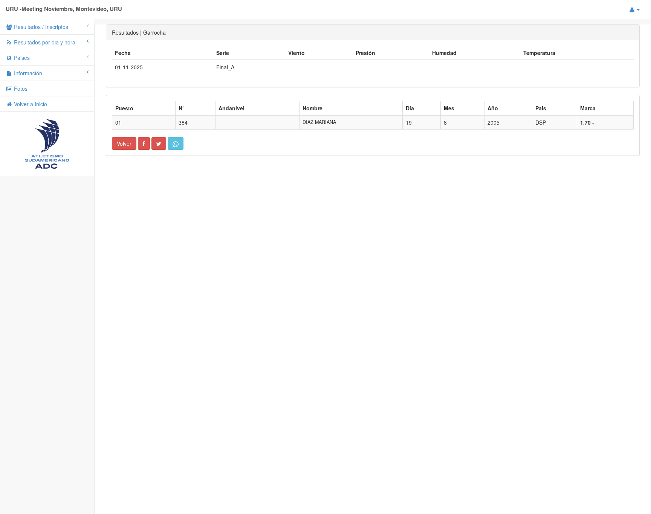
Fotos (20, 88)
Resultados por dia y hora (43, 42)
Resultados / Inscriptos (40, 27)
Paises (21, 57)
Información (27, 73)
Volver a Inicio (29, 104)
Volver (124, 143)
